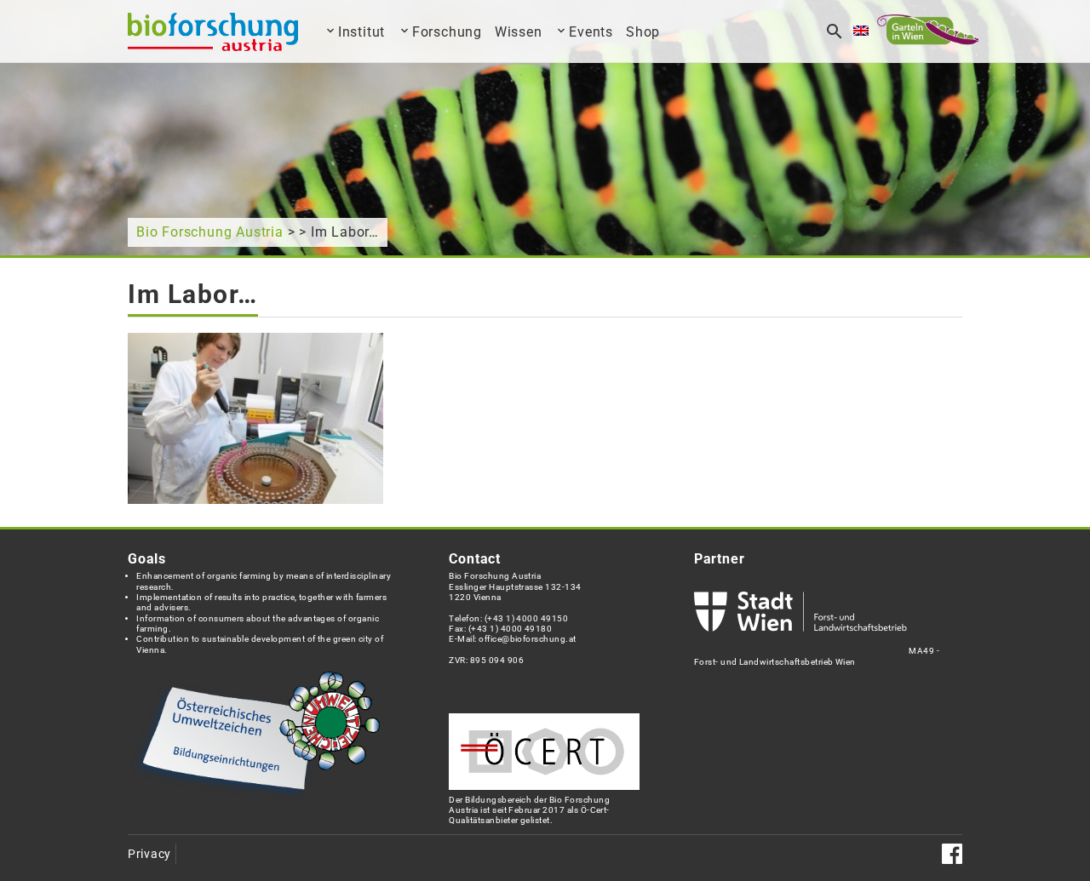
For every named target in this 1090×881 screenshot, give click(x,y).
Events (591, 32)
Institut (361, 32)
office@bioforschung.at (527, 639)
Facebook (952, 854)
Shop (643, 32)
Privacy (149, 854)
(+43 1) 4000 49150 (527, 618)
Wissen (518, 32)
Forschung (447, 32)
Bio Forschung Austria (210, 232)
